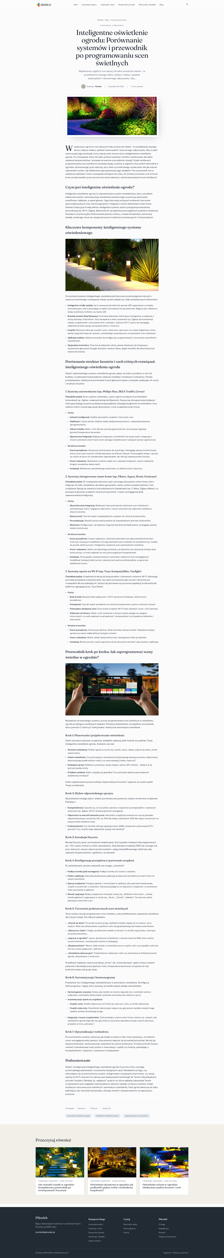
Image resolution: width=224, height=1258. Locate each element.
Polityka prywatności (167, 1236)
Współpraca (164, 1228)
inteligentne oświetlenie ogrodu (80, 743)
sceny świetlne (108, 913)
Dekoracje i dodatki (147, 4)
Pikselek (100, 20)
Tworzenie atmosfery (119, 20)
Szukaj (126, 1232)
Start (76, 4)
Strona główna (130, 1228)
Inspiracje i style (107, 4)
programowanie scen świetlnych (136, 1116)
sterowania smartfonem (145, 337)
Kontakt (162, 1232)
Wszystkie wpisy (130, 1224)
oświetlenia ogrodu (106, 373)
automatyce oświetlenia (125, 982)
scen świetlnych (89, 163)
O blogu (162, 1224)
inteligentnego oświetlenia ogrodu (102, 1066)
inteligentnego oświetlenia (99, 296)
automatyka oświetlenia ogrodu (78, 1116)
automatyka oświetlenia (128, 727)
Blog (161, 4)
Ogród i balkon (95, 1241)
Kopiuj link (106, 1108)
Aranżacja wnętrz (89, 4)
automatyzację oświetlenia (98, 197)
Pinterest (93, 1108)
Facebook (81, 1108)
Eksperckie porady (126, 4)
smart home (145, 203)
